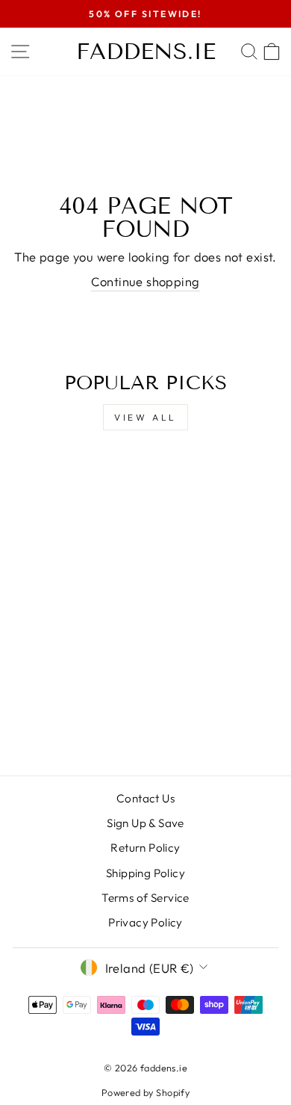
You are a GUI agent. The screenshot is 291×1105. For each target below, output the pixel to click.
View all (145, 417)
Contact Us (145, 798)
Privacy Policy (145, 922)
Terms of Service (145, 898)
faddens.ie (146, 51)
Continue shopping (145, 281)
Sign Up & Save (145, 823)
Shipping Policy (145, 873)
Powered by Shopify (145, 1092)
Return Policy (145, 848)
